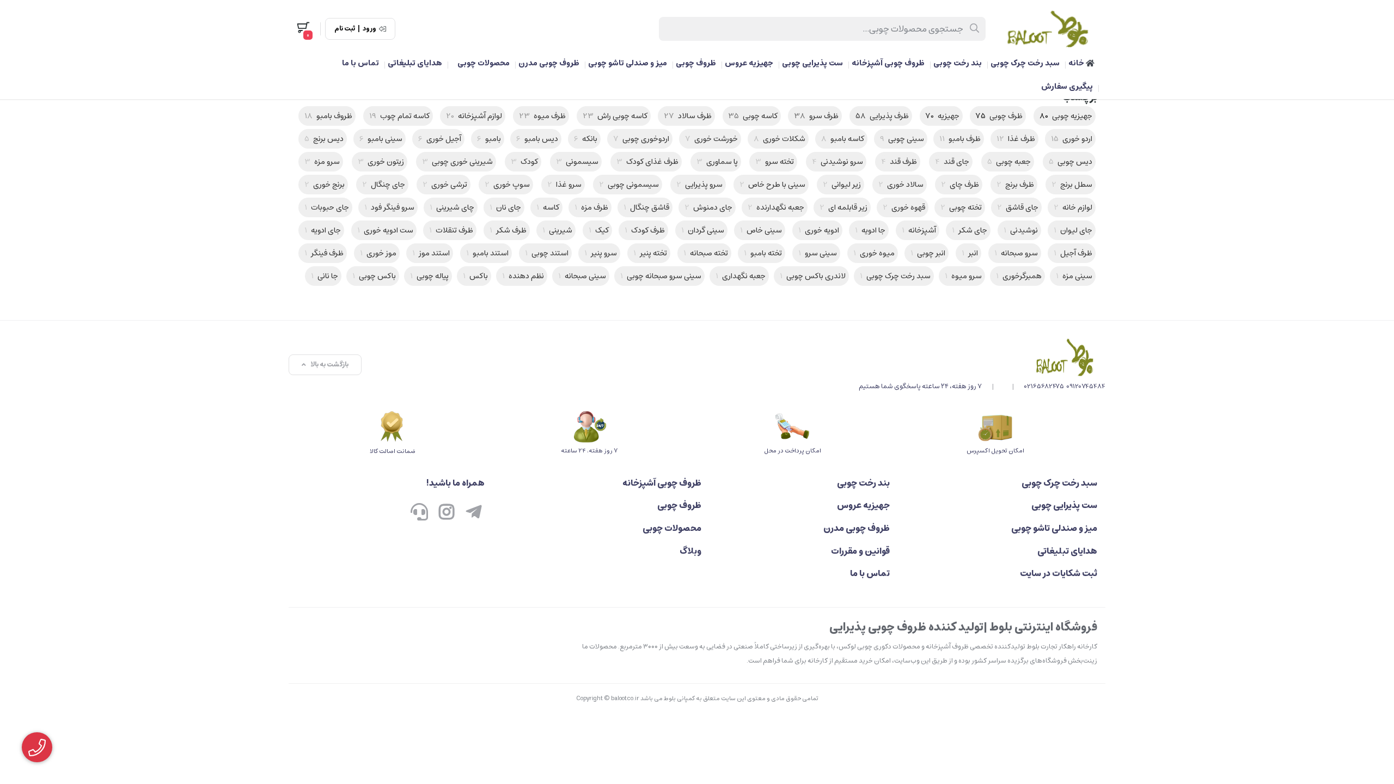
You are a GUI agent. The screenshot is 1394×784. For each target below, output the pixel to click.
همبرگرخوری (1019, 276)
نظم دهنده (523, 276)
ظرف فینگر (324, 253)
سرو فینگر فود (389, 207)
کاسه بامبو (842, 138)
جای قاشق (1017, 207)
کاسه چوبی (753, 115)
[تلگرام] (474, 513)
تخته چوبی (961, 207)
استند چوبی (546, 253)
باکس (475, 276)
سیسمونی (577, 161)
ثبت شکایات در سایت (1058, 573)
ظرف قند (899, 161)
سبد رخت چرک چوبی (1025, 63)
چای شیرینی (452, 207)
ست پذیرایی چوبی (812, 63)
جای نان (505, 207)
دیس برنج (324, 138)
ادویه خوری (818, 230)
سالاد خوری (901, 184)
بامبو (489, 138)
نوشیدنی (1021, 230)
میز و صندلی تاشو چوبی (627, 63)
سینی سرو (817, 253)
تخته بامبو (763, 253)
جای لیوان (1073, 230)
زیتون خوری (381, 161)
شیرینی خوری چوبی (457, 161)
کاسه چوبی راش (615, 115)
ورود (369, 29)
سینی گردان (702, 230)
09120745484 (1085, 386)
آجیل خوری (439, 138)
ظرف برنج (1015, 184)
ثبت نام (344, 29)
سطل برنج (1071, 184)
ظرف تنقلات (451, 230)
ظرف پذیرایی (882, 115)
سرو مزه (322, 161)
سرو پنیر (600, 253)
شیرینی (557, 230)
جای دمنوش (708, 207)
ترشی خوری (445, 184)
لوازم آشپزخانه (474, 115)
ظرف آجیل (1073, 253)
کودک (524, 161)
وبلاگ (690, 551)
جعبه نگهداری (741, 276)
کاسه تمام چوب (399, 115)
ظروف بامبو (328, 115)
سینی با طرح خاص (772, 184)
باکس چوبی (374, 276)
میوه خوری (874, 253)
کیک (599, 230)
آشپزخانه (919, 230)
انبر (970, 253)
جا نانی (324, 276)
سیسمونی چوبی (629, 184)
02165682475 (1044, 386)
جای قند (952, 161)
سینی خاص (761, 230)
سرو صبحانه (1016, 253)
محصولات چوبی (483, 63)
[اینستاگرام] (446, 513)
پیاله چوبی (429, 276)
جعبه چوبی (1009, 161)
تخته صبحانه (705, 253)
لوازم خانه (1073, 207)
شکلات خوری (779, 138)
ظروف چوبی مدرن (548, 63)
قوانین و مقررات (860, 551)
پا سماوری (717, 161)
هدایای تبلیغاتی (415, 63)
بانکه (585, 138)
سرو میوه (963, 276)
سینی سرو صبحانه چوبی (660, 276)
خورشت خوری (711, 138)
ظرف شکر (508, 230)
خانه (1077, 63)
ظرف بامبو (960, 138)
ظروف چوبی (696, 63)
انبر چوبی (927, 253)
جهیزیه (942, 115)
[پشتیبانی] (419, 513)
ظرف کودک (645, 230)
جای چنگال (383, 184)
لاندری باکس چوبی (813, 276)
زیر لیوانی (842, 184)
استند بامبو (487, 253)
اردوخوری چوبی (641, 138)
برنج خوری (324, 184)
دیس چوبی (1070, 161)
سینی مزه (1074, 276)
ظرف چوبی (999, 115)
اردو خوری (1071, 138)
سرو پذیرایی (699, 184)
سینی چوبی (902, 138)
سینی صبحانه (582, 276)
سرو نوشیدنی (837, 161)
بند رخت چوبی (957, 63)
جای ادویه (322, 230)
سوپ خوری (507, 184)
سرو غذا (564, 184)
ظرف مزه (591, 207)
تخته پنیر (650, 253)
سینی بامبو (380, 138)
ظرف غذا (1015, 138)
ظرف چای (960, 184)
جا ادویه (870, 230)
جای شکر (969, 230)
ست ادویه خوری (385, 230)
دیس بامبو (537, 138)
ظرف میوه (542, 115)
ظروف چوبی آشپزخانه (888, 63)
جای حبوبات (326, 207)
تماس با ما (360, 63)
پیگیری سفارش (1067, 86)
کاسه (547, 207)
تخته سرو (774, 161)
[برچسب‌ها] (982, 357)
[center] (975, 29)
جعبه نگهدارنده (776, 207)
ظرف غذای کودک (647, 161)
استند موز (431, 253)
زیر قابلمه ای (843, 207)
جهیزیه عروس (749, 63)
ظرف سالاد (688, 115)
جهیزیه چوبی (1066, 115)
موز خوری (378, 253)
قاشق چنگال (646, 207)
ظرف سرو (816, 115)
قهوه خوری (904, 207)
